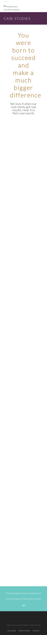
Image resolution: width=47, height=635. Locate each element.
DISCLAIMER (11, 631)
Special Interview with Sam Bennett (23, 561)
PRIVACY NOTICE (24, 631)
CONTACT (36, 631)
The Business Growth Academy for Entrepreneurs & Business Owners (23, 596)
